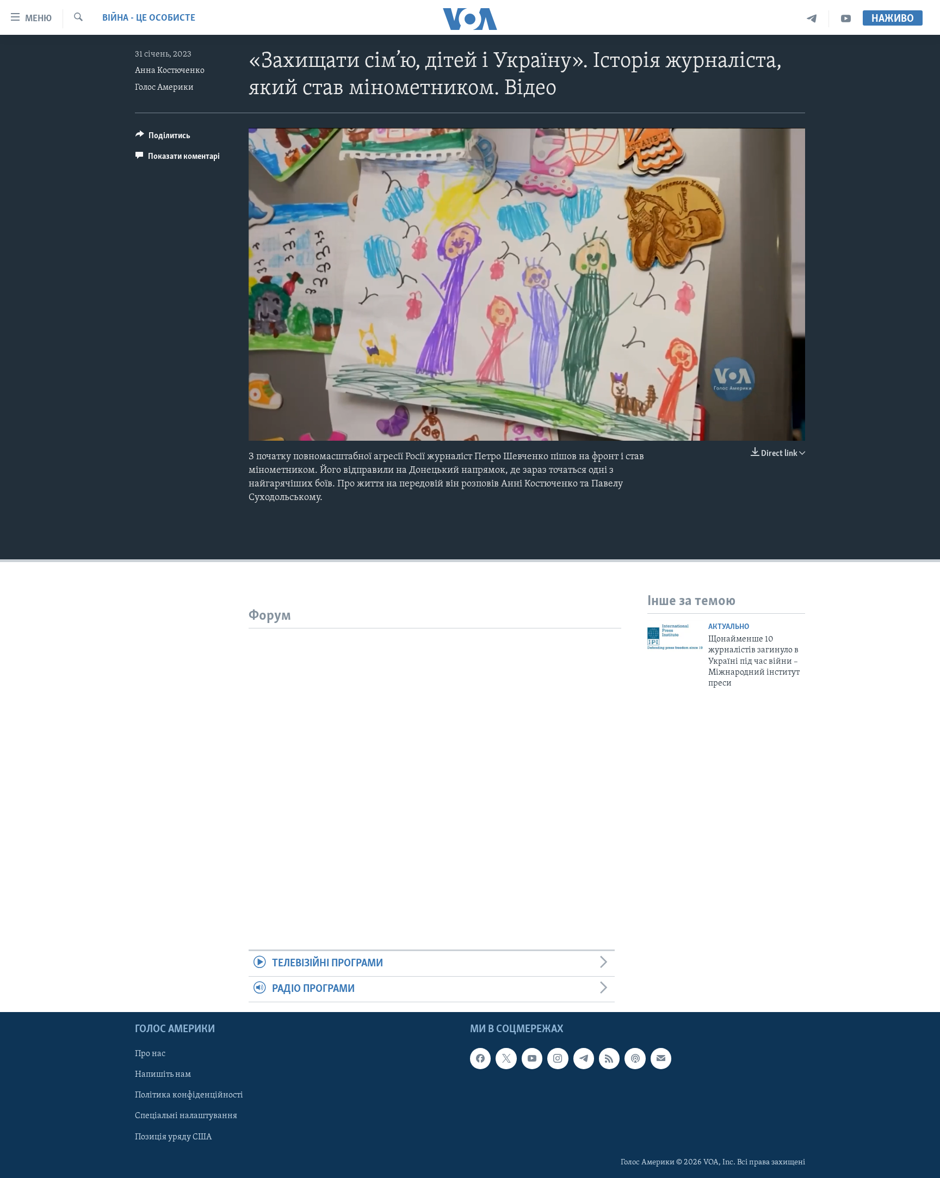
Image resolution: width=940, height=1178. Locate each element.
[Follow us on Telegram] (583, 1059)
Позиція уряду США (173, 1137)
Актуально (728, 627)
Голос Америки (164, 87)
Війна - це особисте (148, 18)
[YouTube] (846, 18)
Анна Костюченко (170, 70)
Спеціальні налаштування (186, 1116)
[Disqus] (435, 764)
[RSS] (609, 1059)
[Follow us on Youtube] (532, 1059)
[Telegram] (812, 18)
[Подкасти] (634, 1059)
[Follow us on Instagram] (557, 1059)
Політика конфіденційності (189, 1095)
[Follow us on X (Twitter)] (506, 1059)
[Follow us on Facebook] (480, 1059)
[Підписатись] (661, 1059)
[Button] (162, 138)
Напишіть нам (163, 1075)
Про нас (150, 1054)
